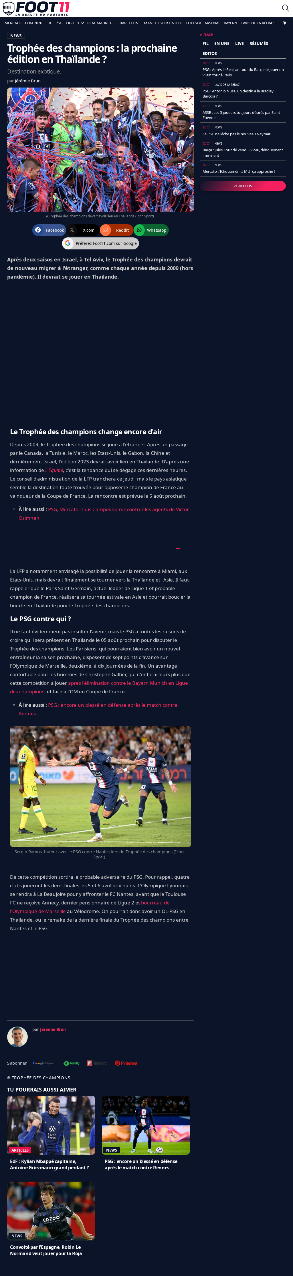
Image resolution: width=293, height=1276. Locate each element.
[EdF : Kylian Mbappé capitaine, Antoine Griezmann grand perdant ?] (51, 1125)
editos (210, 53)
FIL (206, 43)
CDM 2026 (33, 23)
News (111, 1150)
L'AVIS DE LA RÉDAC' (257, 23)
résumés (259, 43)
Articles (20, 1150)
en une (221, 43)
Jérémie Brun (28, 81)
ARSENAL (212, 23)
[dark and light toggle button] (285, 23)
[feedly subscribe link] (71, 1064)
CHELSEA (193, 23)
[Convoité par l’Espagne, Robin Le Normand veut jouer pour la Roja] (51, 1211)
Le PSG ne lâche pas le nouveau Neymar (236, 133)
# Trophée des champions (38, 1077)
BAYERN (230, 23)
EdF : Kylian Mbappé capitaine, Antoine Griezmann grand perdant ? (49, 1164)
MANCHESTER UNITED (163, 23)
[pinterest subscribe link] (126, 1064)
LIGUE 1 (72, 23)
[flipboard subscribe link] (96, 1064)
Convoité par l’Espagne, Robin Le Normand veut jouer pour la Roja (46, 1250)
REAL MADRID (99, 23)
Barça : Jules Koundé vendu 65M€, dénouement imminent (243, 152)
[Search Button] (285, 8)
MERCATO (13, 23)
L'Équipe (54, 470)
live (239, 43)
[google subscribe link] (43, 1064)
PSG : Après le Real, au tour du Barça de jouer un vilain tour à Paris (243, 72)
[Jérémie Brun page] (17, 1037)
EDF (48, 23)
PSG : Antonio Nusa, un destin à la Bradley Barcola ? (238, 93)
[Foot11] (36, 8)
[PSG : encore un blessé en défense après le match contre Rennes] (146, 1125)
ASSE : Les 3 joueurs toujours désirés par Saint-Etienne (242, 115)
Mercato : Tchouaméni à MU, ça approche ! (239, 171)
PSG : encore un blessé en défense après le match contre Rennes (141, 1164)
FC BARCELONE (127, 23)
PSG (59, 23)
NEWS (16, 35)
